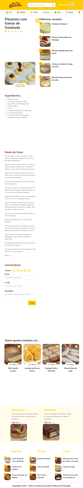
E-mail (7, 282)
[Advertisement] (20, 46)
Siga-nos (15, 422)
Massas (35, 12)
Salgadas (22, 12)
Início (10, 12)
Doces (47, 12)
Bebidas (70, 12)
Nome (7, 274)
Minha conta (63, 5)
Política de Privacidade (62, 486)
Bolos (59, 12)
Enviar (32, 303)
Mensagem (9, 291)
